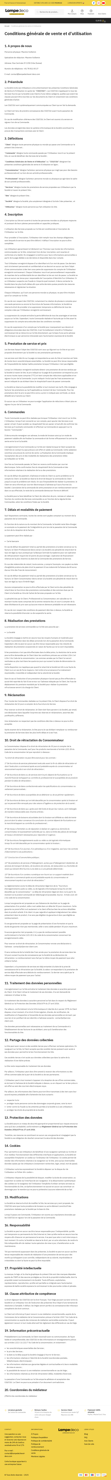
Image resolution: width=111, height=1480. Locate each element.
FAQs (82, 14)
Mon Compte (72, 14)
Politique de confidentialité (41, 1441)
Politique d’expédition (39, 1437)
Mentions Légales (38, 1456)
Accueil (7, 26)
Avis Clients (102, 14)
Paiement (91, 14)
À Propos (34, 1434)
